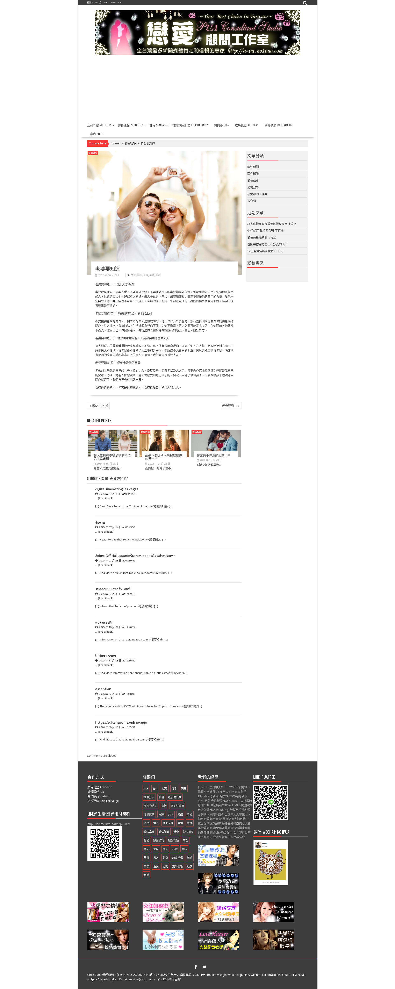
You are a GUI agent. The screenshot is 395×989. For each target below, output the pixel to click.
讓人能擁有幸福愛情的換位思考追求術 (112, 457)
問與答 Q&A (221, 125)
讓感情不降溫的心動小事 (214, 455)
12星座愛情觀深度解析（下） (266, 251)
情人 (156, 823)
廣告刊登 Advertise (99, 787)
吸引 (161, 797)
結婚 (189, 857)
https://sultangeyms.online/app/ (121, 722)
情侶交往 (168, 823)
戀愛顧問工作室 (257, 194)
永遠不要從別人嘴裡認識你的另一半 (163, 457)
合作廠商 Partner (98, 796)
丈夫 (133, 275)
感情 (189, 823)
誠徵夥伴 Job (95, 792)
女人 (170, 814)
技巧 (146, 849)
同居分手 (149, 797)
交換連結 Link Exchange (103, 801)
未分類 (251, 201)
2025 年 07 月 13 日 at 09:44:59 (116, 494)
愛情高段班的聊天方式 (261, 237)
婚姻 (180, 814)
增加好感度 (177, 806)
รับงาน (100, 522)
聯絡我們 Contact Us (278, 125)
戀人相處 (188, 831)
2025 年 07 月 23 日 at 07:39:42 (116, 560)
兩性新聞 (253, 167)
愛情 (180, 823)
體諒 (158, 275)
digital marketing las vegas (116, 489)
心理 (146, 823)
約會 (165, 857)
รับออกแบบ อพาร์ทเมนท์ (112, 589)
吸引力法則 (150, 806)
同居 (183, 788)
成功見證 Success (247, 125)
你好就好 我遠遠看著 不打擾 (265, 230)
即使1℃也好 (100, 406)
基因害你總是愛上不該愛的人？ (267, 244)
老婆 (152, 275)
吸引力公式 (174, 797)
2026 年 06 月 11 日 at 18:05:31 (116, 727)
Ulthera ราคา (105, 655)
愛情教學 (92, 153)
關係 (146, 875)
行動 (165, 866)
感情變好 (164, 831)
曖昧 (184, 849)
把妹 (156, 849)
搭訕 (165, 849)
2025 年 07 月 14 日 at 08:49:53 (116, 527)
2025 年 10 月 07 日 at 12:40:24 (116, 627)
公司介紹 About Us (99, 125)
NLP (146, 788)
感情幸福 (149, 831)
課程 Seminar (158, 125)
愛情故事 (253, 180)
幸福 (189, 814)
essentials (103, 689)
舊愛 (156, 866)
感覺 (176, 831)
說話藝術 (177, 866)
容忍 (139, 275)
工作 (145, 275)
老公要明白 (229, 406)
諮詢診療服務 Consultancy (190, 125)
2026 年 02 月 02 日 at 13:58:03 (116, 694)
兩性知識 (253, 173)
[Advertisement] (197, 89)
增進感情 (149, 814)
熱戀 (146, 857)
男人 (156, 857)
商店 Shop (96, 133)
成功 (185, 840)
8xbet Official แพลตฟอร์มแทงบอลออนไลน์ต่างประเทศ (135, 555)
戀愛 (146, 840)
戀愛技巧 (158, 840)
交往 (155, 788)
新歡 (175, 849)
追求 (189, 866)
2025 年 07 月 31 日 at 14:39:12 (116, 594)
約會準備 (177, 857)
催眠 (164, 788)
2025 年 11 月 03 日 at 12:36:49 (116, 660)
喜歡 (164, 806)
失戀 (161, 814)
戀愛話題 (173, 840)
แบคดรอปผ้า (104, 622)
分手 (174, 788)
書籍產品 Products (130, 125)
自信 (146, 866)
